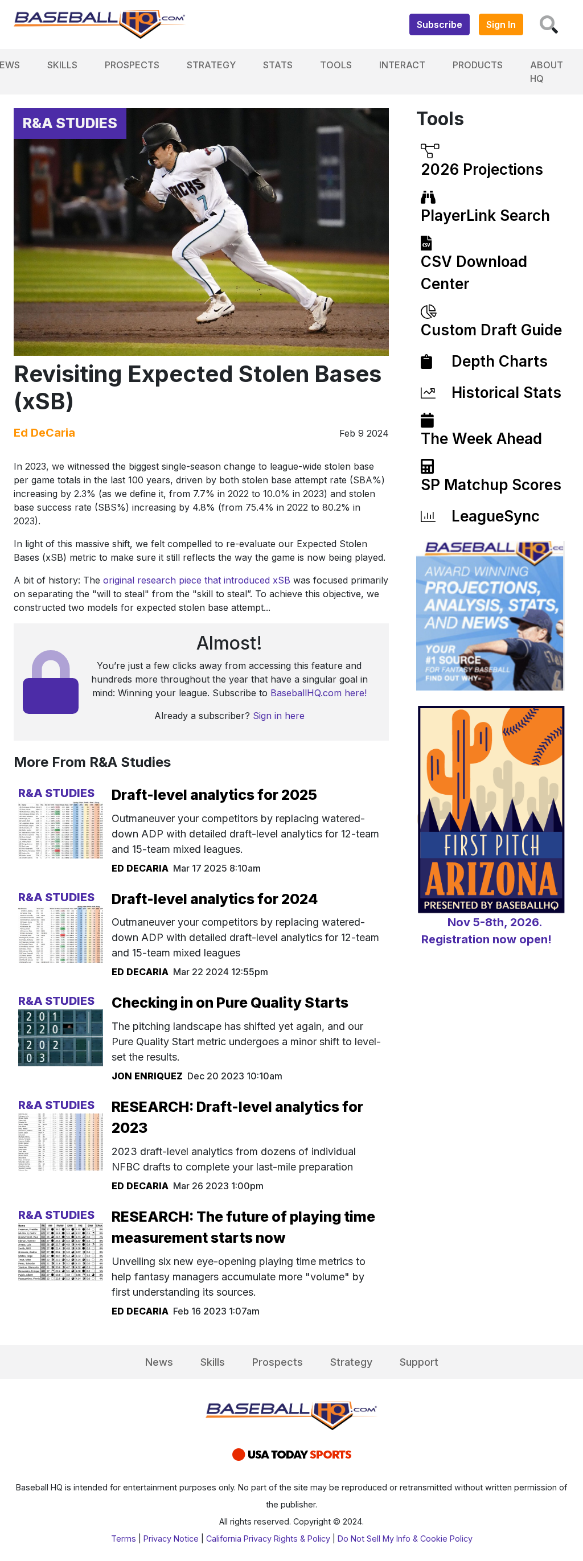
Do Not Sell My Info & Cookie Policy (405, 1538)
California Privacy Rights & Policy (268, 1538)
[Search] (548, 24)
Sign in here (279, 715)
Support (419, 1362)
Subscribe (439, 24)
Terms (123, 1538)
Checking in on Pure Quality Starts (230, 1002)
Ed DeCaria (44, 432)
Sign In (501, 24)
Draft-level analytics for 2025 (214, 794)
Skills (62, 65)
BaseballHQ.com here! (318, 693)
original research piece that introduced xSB (196, 580)
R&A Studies (70, 123)
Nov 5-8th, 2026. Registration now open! (486, 930)
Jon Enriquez (147, 1076)
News (159, 1362)
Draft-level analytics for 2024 (215, 898)
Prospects (132, 65)
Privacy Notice (171, 1538)
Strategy (211, 65)
